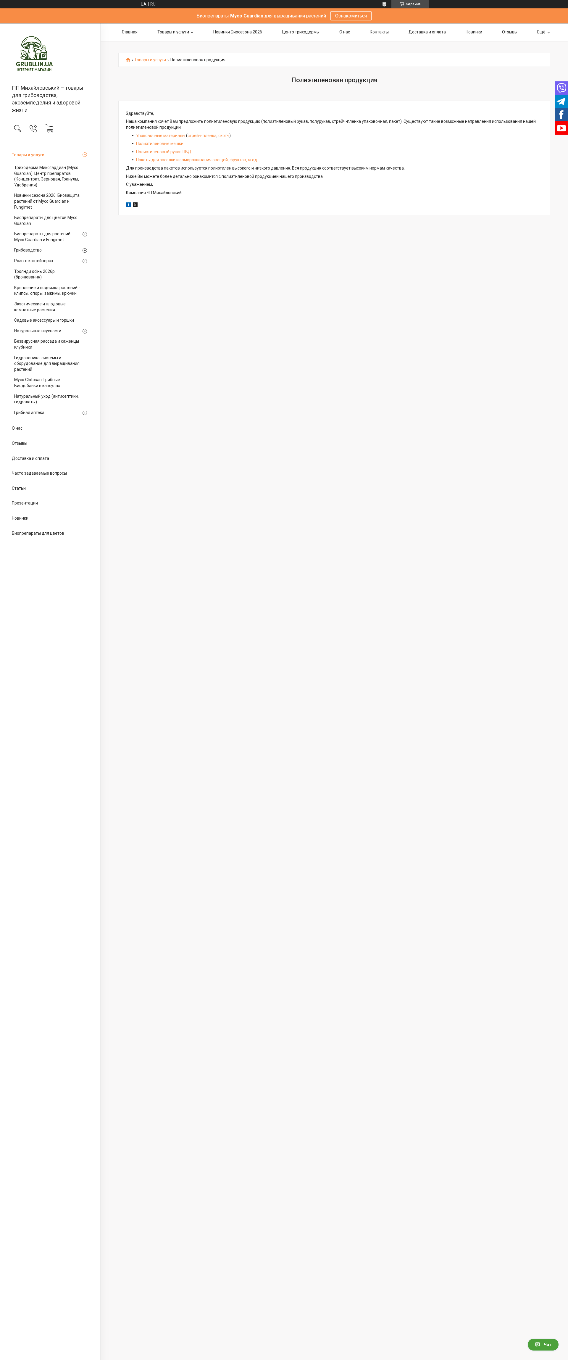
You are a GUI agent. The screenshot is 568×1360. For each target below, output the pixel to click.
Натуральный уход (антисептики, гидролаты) (46, 399)
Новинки (20, 518)
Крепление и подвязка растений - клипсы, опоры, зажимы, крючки (47, 290)
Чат (547, 1344)
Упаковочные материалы (160, 135)
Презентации (25, 503)
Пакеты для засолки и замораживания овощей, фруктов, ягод (196, 159)
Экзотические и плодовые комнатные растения (40, 307)
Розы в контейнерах (33, 260)
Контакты (379, 32)
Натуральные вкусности (37, 330)
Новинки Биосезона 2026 (237, 32)
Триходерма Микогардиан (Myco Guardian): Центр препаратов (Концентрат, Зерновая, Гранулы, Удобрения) (46, 176)
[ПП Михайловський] (50, 54)
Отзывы (19, 443)
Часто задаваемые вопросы (39, 473)
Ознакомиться (351, 16)
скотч (223, 135)
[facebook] (128, 205)
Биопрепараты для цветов (38, 533)
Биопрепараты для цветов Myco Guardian (46, 220)
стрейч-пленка (202, 135)
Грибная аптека (29, 412)
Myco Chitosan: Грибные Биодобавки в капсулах (37, 382)
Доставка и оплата (30, 458)
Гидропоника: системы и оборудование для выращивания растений (47, 363)
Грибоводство (28, 250)
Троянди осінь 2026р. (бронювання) (35, 274)
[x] (135, 205)
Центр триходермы (301, 32)
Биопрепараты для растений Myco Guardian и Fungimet (42, 236)
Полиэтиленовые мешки (159, 143)
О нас (17, 428)
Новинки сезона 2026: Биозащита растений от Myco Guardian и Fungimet (47, 201)
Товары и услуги (28, 154)
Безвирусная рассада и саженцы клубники (46, 344)
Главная (130, 32)
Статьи (19, 488)
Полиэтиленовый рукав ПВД (163, 151)
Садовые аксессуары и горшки (44, 320)
